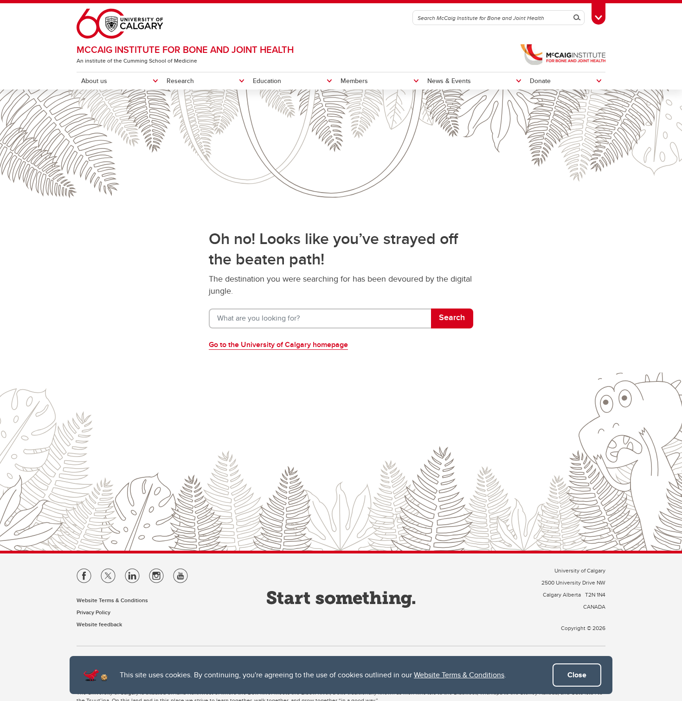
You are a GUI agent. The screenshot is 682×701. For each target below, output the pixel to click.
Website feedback (99, 624)
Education (267, 80)
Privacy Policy (93, 612)
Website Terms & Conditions (459, 674)
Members (354, 80)
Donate (540, 80)
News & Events (449, 80)
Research (180, 80)
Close (576, 674)
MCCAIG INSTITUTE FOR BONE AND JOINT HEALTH (185, 49)
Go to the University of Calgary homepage (278, 344)
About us (94, 80)
